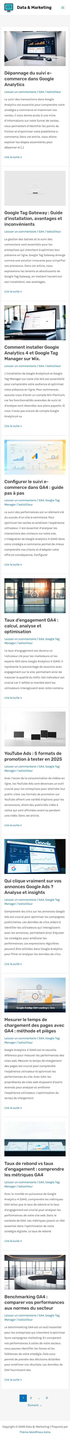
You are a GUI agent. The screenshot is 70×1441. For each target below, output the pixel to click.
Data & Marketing (34, 7)
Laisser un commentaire (20, 91)
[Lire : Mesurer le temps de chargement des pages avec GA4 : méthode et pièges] (35, 995)
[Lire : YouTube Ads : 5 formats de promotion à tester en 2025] (35, 728)
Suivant (35, 1405)
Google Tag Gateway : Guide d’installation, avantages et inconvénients (33, 218)
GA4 (41, 91)
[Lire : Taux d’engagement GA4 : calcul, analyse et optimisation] (35, 595)
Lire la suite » (13, 157)
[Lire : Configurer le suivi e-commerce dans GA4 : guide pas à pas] (35, 457)
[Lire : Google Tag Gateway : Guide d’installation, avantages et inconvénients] (35, 188)
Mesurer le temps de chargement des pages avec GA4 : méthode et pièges (34, 1025)
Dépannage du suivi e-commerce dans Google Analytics (29, 78)
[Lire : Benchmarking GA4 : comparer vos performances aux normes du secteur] (35, 1272)
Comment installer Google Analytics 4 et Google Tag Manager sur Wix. (31, 353)
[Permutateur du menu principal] (63, 8)
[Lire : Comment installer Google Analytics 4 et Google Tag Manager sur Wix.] (35, 322)
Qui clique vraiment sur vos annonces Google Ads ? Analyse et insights (33, 886)
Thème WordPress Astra (35, 1432)
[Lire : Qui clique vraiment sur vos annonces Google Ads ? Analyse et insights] (35, 856)
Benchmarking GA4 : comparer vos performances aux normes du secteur (34, 1302)
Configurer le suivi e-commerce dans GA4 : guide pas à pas (33, 487)
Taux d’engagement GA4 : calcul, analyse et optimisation (31, 626)
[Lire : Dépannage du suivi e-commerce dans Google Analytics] (35, 48)
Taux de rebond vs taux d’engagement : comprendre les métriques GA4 (34, 1169)
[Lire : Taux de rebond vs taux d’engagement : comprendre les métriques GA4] (35, 1138)
